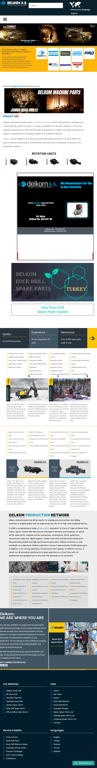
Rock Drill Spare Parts (15, 709)
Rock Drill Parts (12, 741)
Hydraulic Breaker (61, 709)
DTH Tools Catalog (14, 755)
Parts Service (12, 737)
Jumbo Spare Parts (14, 705)
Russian (57, 744)
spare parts (45, 528)
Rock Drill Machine (61, 701)
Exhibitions (11, 759)
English (57, 737)
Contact (57, 723)
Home (56, 691)
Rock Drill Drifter (61, 705)
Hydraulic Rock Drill (14, 701)
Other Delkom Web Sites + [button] (17, 712)
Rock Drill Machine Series (17, 744)
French (57, 748)
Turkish (57, 741)
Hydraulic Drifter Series (16, 748)
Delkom (6, 139)
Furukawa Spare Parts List (65, 719)
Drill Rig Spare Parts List (64, 716)
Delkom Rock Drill (13, 691)
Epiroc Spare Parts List (64, 712)
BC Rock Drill (11, 694)
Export (56, 698)
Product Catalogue (14, 751)
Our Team (58, 694)
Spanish (57, 751)
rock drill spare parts (41, 122)
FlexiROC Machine (14, 698)
